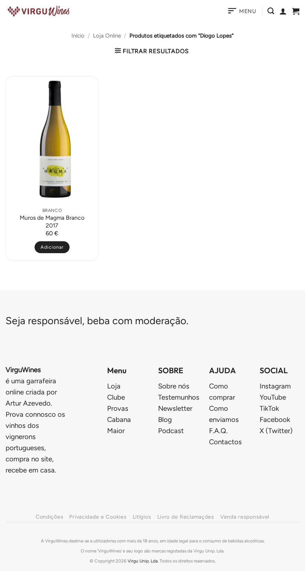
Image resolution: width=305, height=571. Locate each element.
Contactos (225, 442)
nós (173, 386)
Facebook (275, 419)
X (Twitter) (276, 430)
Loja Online (107, 35)
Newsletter (175, 408)
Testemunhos (178, 397)
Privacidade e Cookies (97, 516)
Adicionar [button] (52, 247)
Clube (116, 397)
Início (77, 35)
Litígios (142, 516)
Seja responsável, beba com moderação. (97, 320)
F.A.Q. (218, 430)
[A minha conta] (283, 11)
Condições (49, 516)
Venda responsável (244, 516)
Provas (117, 408)
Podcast (171, 430)
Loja (114, 386)
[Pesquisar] (270, 11)
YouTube (273, 397)
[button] (241, 11)
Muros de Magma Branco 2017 (52, 221)
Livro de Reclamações (185, 516)
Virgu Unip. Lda (143, 561)
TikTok (269, 408)
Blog (165, 419)
